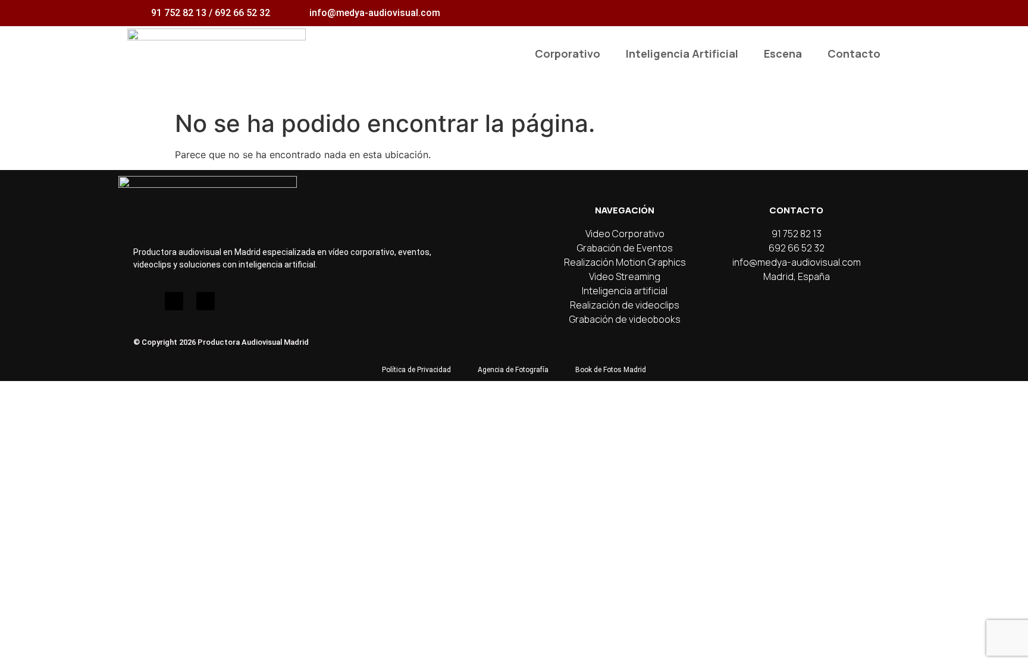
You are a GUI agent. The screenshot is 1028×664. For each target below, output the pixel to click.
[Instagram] (142, 301)
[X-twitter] (205, 301)
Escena (783, 53)
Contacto (854, 53)
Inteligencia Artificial (682, 53)
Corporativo (567, 53)
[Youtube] (174, 301)
